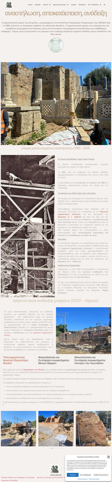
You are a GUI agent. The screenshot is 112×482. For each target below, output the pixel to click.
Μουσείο (45, 4)
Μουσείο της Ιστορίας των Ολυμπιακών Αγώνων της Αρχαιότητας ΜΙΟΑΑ (61, 477)
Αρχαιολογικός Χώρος (59, 4)
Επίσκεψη (37, 4)
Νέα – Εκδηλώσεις (93, 4)
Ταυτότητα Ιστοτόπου (94, 479)
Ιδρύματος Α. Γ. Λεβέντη (69, 217)
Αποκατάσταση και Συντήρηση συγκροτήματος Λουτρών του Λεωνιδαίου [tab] (90, 360)
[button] (108, 457)
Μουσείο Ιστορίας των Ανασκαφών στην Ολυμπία (17, 477)
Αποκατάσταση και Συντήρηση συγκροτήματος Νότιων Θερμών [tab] (53, 360)
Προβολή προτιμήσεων (101, 475)
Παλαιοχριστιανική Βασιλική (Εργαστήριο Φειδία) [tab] (15, 360)
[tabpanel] (56, 388)
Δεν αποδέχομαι (85, 475)
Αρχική (30, 4)
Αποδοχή (73, 475)
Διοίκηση (73, 4)
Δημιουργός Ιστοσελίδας (9, 480)
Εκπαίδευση (82, 4)
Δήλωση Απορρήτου (83, 479)
